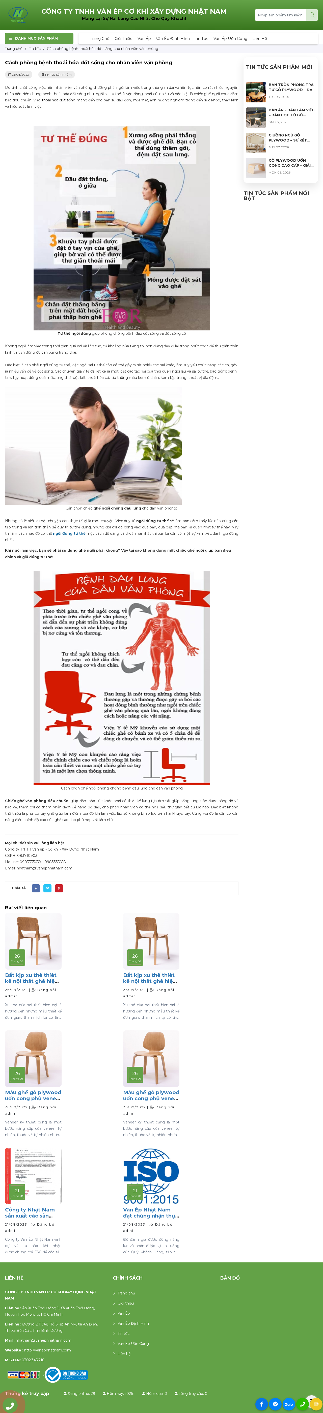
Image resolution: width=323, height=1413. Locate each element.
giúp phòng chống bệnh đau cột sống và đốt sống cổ (122, 333)
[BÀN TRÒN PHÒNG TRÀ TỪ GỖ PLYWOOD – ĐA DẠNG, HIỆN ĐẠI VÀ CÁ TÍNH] (256, 85)
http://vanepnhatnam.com (47, 1350)
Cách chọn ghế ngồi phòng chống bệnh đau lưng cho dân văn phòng (122, 788)
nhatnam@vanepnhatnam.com (43, 1340)
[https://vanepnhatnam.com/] (18, 15)
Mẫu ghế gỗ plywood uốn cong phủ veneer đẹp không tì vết (33, 1098)
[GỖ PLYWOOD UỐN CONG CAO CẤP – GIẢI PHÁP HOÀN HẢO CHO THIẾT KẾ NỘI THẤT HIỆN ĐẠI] (256, 161)
